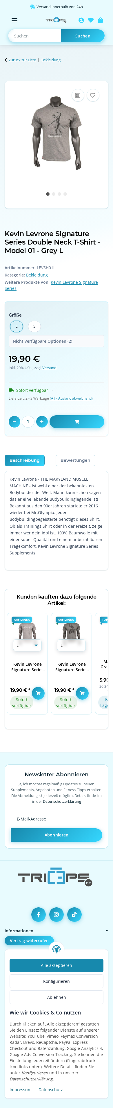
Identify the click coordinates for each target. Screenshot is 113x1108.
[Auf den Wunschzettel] (93, 95)
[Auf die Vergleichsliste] (78, 95)
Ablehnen (56, 997)
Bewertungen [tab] (75, 460)
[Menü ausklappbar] (14, 20)
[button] (81, 20)
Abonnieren (57, 835)
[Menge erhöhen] (42, 422)
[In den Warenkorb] (9, 77)
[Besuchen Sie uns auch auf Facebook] (38, 914)
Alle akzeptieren (56, 965)
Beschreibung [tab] (25, 460)
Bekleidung (37, 275)
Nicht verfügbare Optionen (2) (42, 341)
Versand (49, 367)
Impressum (21, 1089)
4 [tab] (65, 194)
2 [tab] (53, 194)
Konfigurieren (56, 981)
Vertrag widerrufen (29, 940)
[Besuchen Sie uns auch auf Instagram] (56, 914)
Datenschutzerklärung (62, 801)
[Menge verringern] (14, 422)
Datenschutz (51, 1089)
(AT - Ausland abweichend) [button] (71, 398)
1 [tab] (48, 194)
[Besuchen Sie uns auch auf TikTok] (74, 914)
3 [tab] (59, 194)
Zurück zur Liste (22, 59)
